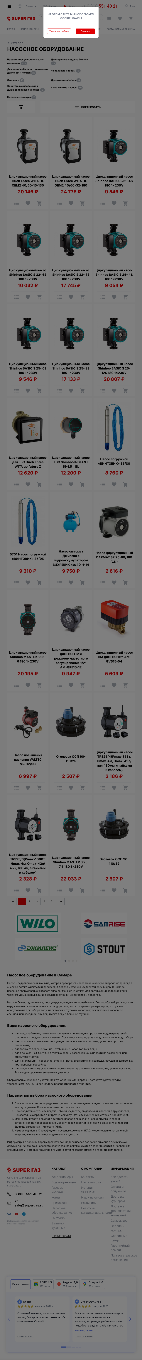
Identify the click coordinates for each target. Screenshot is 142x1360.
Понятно (85, 31)
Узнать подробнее (59, 31)
